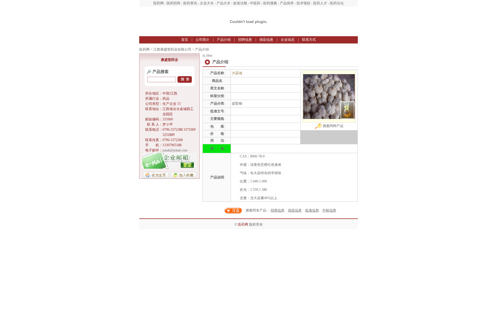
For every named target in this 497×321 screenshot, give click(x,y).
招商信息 (277, 210)
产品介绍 (224, 40)
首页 (184, 40)
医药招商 (173, 3)
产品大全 (223, 3)
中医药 (255, 3)
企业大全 (207, 3)
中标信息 (329, 210)
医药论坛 (337, 3)
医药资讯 (190, 3)
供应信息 (266, 40)
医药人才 (320, 3)
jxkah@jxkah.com (175, 150)
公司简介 (202, 40)
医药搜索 (270, 3)
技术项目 (303, 3)
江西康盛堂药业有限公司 (172, 49)
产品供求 (287, 3)
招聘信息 (245, 40)
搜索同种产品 (332, 126)
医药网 (158, 3)
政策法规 (240, 3)
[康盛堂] (248, 35)
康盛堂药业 (169, 60)
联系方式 (309, 40)
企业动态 (288, 40)
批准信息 (312, 210)
